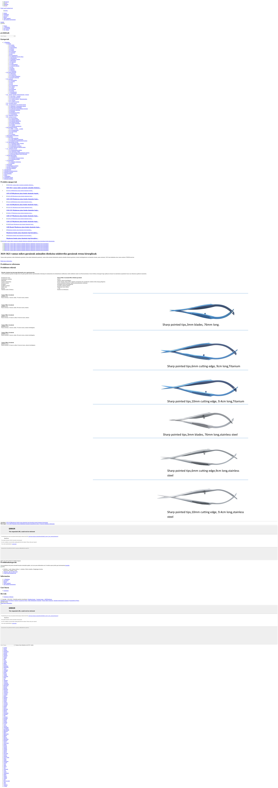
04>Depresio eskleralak (14, 110)
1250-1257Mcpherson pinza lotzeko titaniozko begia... (22, 221)
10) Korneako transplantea (12, 135)
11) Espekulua (9, 136)
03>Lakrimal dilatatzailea (15, 121)
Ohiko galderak (7, 18)
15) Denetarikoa (10, 160)
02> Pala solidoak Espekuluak (16, 139)
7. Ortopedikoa (6, 176)
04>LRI (11, 133)
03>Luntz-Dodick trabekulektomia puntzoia (19, 152)
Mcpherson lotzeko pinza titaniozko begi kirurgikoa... (22, 233)
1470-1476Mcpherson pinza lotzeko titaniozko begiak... (22, 193)
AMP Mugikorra (48, 599)
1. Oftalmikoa (6, 27)
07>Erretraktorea (13, 114)
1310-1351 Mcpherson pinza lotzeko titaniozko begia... (22, 210)
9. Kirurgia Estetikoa (8, 178)
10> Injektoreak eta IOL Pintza (16, 56)
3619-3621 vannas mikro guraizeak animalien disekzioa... (23, 188)
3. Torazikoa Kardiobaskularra (10, 171)
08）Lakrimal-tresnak (11, 116)
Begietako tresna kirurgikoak (7, 600)
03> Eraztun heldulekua (14, 76)
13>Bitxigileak (12, 60)
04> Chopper (12, 100)
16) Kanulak (9, 164)
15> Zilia (11, 63)
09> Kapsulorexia (13, 55)
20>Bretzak (12, 69)
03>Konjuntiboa (13, 47)
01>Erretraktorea (13, 156)
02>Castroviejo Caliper (14, 151)
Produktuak (6, 14)
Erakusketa (6, 590)
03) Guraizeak (6, 28)
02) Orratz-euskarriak (11, 72)
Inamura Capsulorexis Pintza (20, 600)
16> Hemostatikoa (13, 64)
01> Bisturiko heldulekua (15, 161)
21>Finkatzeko (12, 71)
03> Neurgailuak (13, 131)
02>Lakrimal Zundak (14, 119)
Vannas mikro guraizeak (47, 600)
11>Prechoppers (13, 58)
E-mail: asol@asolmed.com (9, 573)
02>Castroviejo (12, 75)
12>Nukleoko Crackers (14, 59)
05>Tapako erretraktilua (14, 123)
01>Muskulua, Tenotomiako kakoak (17, 106)
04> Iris (11, 84)
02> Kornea (12, 46)
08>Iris (11, 54)
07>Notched (12, 52)
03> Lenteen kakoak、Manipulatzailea (18, 99)
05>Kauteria (12, 111)
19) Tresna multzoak (11, 168)
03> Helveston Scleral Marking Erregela (18, 108)
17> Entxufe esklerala (14, 65)
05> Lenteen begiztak (14, 101)
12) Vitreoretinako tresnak (12, 142)
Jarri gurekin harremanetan (9, 19)
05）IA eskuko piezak (11, 103)
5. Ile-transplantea (7, 173)
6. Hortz (5, 175)
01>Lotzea (11, 45)
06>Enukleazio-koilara (14, 112)
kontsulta (67, 565)
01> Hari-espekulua (13, 138)
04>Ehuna (11, 48)
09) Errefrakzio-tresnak (11, 127)
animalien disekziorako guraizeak (61, 600)
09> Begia (11, 90)
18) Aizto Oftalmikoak (11, 167)
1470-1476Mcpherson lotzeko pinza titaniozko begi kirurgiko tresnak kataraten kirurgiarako (27, 522)
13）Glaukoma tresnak (11, 148)
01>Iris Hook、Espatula (14, 96)
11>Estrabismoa (13, 93)
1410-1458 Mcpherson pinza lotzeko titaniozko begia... (22, 199)
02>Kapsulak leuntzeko (14, 97)
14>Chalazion (12, 62)
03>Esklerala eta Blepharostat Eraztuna (18, 140)
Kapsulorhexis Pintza (74, 600)
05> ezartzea (12, 134)
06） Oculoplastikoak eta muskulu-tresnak (16, 104)
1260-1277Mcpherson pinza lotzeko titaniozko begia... (22, 216)
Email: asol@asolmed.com (7, 8)
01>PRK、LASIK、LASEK (16, 128)
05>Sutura (11, 50)
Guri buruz (5, 15)
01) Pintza (8, 43)
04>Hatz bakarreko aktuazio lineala (17, 147)
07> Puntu (11, 88)
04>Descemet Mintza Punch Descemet (18, 154)
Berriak (5, 17)
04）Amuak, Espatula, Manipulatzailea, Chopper (17, 94)
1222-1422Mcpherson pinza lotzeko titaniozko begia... (22, 204)
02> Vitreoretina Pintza (14, 144)
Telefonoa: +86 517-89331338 (10, 571)
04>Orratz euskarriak (14, 77)
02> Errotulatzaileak (14, 130)
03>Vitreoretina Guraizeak (15, 146)
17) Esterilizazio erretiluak (12, 165)
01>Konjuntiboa (13, 80)
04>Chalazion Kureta (14, 122)
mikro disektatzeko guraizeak (34, 600)
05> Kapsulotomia (13, 85)
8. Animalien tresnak (8, 177)
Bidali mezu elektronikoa (6, 261)
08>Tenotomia (12, 89)
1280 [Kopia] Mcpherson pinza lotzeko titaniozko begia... (23, 227)
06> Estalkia (12, 124)
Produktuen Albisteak (8, 596)
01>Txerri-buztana (13, 118)
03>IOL (11, 82)
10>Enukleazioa (13, 92)
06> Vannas (6, 29)
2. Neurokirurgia (7, 169)
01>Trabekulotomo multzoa (15, 150)
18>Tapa (11, 67)
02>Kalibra (11, 163)
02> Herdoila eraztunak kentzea (16, 158)
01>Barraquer (12, 73)
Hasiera (5, 13)
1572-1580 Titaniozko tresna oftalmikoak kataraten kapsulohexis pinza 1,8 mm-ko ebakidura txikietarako (31, 523)
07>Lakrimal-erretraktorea (15, 126)
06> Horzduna (12, 51)
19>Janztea (11, 68)
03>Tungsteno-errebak (14, 159)
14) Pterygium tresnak (11, 155)
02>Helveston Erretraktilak (15, 107)
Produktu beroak (31, 599)
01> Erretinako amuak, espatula (16, 143)
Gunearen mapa (40, 599)
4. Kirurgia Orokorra (8, 172)
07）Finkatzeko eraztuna (12, 115)
